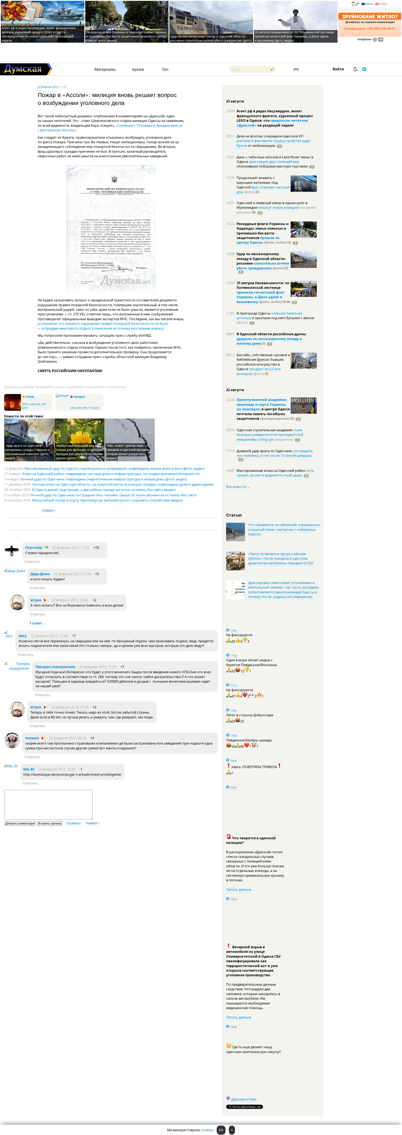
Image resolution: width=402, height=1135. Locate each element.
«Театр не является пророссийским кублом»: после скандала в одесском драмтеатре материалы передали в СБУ (280, 559)
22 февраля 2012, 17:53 (97, 666)
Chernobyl (33, 547)
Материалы (105, 69)
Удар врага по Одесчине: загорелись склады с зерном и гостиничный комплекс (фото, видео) (28, 452)
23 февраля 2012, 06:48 (67, 738)
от (261, 145)
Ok (221, 1130)
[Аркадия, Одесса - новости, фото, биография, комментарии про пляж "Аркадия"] (62, 395)
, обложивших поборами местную (272, 164)
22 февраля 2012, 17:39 (72, 574)
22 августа (235, 390)
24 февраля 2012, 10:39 (56, 769)
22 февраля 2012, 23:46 (69, 600)
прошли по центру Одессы (258, 240)
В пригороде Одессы (254, 313)
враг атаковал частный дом (263, 189)
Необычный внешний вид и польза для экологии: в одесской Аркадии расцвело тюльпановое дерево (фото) (79, 452)
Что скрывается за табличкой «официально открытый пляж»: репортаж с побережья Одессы (284, 529)
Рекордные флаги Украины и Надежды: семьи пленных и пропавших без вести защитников (263, 230)
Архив (138, 69)
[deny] (8, 636)
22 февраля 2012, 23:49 (69, 707)
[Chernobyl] (12, 556)
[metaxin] (12, 747)
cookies (207, 1130)
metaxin (32, 738)
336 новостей (78, 407)
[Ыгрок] (17, 609)
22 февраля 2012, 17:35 (70, 547)
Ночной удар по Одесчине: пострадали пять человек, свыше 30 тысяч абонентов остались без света (113, 495)
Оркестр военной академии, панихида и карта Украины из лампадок (262, 404)
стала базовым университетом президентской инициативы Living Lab (270, 435)
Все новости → (238, 486)
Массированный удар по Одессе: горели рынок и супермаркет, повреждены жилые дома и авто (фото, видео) (114, 468)
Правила (73, 823)
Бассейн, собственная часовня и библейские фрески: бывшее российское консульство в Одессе (263, 362)
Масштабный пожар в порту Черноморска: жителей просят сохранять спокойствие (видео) (107, 500)
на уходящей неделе (275, 125)
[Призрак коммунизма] (17, 668)
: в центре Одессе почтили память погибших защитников (263, 414)
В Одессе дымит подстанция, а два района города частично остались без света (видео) (104, 489)
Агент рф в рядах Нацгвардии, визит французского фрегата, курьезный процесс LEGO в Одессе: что (275, 116)
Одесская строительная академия (265, 430)
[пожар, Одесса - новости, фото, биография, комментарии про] (12, 410)
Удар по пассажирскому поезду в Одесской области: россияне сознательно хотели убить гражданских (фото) (210, 38)
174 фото (93, 407)
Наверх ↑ (49, 510)
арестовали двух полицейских (273, 161)
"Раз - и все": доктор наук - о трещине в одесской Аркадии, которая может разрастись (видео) (128, 452)
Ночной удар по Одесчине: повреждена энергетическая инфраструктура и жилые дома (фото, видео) (103, 479)
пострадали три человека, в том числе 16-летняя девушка (275, 453)
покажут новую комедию (278, 207)
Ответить (32, 561)
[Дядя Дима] (14, 570)
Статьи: (234, 515)
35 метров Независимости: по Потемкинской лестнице (263, 285)
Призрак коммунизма (55, 666)
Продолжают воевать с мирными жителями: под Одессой (257, 182)
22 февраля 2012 (48, 87)
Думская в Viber (244, 1099)
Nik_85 (28, 769)
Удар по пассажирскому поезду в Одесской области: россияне (261, 259)
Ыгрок (35, 600)
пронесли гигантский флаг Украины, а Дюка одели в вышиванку (261, 297)
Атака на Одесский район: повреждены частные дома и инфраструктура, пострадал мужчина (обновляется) (111, 473)
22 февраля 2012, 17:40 (49, 635)
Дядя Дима (40, 574)
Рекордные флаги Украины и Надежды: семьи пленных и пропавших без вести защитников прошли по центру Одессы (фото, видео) (126, 36)
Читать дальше (238, 889)
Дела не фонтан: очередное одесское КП (270, 136)
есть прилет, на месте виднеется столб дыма (275, 472)
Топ (165, 69)
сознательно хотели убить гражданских (263, 265)
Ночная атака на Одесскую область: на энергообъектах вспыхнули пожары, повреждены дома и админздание (123, 484)
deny (23, 635)
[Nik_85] (11, 766)
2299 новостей (31, 404)
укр (296, 69)
